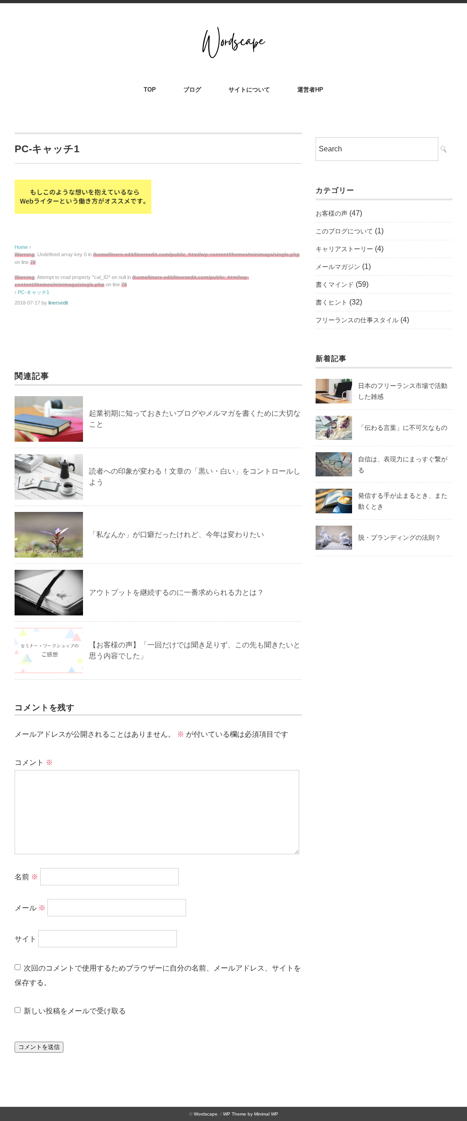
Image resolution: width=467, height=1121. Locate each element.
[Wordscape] (233, 28)
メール (30, 907)
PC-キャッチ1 (33, 292)
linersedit (58, 302)
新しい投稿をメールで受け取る (75, 1011)
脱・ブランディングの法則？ (399, 537)
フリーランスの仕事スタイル (357, 320)
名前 (26, 876)
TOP (150, 89)
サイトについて (249, 89)
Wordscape (206, 1113)
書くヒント (332, 302)
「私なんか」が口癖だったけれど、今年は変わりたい (176, 534)
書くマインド (335, 284)
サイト (25, 938)
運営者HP (310, 89)
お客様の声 (332, 213)
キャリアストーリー (344, 249)
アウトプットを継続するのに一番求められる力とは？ (176, 592)
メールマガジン (338, 266)
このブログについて (344, 231)
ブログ (192, 89)
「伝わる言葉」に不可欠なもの (402, 427)
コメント (34, 762)
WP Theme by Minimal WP (250, 1113)
